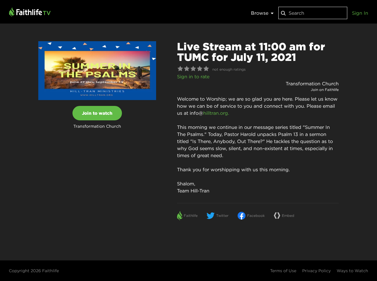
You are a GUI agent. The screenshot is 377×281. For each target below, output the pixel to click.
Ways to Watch (352, 270)
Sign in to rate (193, 76)
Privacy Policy (316, 270)
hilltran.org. (216, 113)
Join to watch (97, 113)
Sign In (360, 13)
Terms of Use (283, 270)
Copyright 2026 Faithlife (34, 270)
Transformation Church (312, 84)
